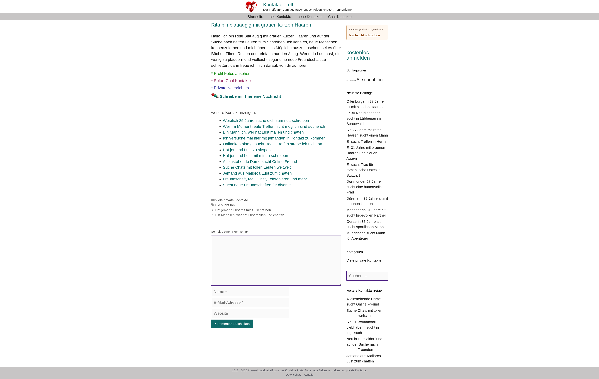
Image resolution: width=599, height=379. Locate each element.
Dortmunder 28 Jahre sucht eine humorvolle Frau (364, 186)
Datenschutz (293, 374)
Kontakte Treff (278, 4)
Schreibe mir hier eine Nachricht (250, 96)
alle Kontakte (280, 17)
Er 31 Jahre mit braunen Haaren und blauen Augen (365, 153)
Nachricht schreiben (364, 35)
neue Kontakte (309, 17)
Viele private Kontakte (231, 200)
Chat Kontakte (340, 17)
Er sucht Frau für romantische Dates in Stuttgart (363, 170)
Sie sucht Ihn (225, 205)
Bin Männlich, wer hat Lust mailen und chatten (249, 215)
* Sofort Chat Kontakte (231, 80)
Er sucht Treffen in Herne (366, 141)
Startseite (255, 17)
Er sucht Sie (351, 80)
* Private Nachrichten (230, 88)
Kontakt (308, 374)
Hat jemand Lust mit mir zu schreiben (243, 210)
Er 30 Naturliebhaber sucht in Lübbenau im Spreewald (363, 118)
